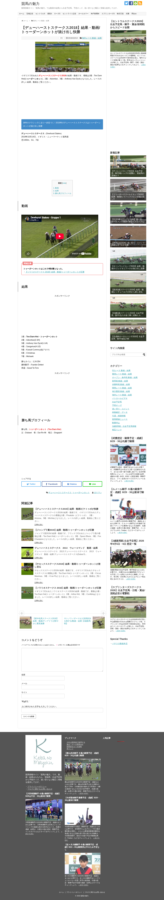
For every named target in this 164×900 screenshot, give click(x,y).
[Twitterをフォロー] (126, 3)
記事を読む (39, 525)
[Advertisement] (62, 102)
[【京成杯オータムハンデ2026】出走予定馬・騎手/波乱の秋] (128, 330)
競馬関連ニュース (120, 419)
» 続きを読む (129, 481)
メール (24, 683)
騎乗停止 (116, 423)
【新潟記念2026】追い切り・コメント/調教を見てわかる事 (128, 244)
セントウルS (40, 14)
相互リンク (117, 430)
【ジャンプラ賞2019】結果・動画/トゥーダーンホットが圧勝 (64, 530)
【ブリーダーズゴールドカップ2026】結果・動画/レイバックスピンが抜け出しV (128, 196)
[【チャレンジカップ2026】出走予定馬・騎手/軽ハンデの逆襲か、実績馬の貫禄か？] (128, 166)
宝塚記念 (29, 14)
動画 (56, 188)
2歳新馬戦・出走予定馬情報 (124, 426)
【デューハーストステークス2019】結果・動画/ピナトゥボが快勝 (66, 509)
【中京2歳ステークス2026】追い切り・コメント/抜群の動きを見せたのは (128, 220)
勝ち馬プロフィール (62, 193)
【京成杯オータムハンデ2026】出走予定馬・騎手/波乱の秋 (128, 337)
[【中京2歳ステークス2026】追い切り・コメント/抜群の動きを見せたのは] (128, 213)
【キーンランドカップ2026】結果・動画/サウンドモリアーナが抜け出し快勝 (128, 267)
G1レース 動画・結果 (121, 370)
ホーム (21, 14)
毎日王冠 (120, 14)
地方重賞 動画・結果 (121, 391)
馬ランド (70, 749)
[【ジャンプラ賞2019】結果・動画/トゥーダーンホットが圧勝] (27, 535)
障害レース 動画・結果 (122, 388)
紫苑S (49, 14)
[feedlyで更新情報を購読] (135, 3)
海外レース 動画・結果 (92, 38)
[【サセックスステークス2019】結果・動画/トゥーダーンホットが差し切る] (27, 569)
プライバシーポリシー (37, 787)
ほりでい (98, 493)
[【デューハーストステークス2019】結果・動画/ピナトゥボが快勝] (27, 514)
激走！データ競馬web (75, 744)
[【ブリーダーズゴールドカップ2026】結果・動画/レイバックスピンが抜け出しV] (128, 189)
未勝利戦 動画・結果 (121, 384)
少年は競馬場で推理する (76, 742)
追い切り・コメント (120, 409)
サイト (24, 692)
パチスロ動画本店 (120, 644)
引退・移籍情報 (119, 416)
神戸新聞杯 (95, 14)
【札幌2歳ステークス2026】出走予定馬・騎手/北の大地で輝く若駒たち (127, 314)
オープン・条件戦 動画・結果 (125, 377)
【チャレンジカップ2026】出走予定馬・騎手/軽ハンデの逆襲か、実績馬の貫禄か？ (128, 173)
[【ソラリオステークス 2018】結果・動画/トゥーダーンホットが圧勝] (27, 593)
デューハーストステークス (59, 493)
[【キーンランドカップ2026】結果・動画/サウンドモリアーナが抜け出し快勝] (128, 260)
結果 (56, 191)
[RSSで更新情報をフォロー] (140, 3)
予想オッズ (117, 405)
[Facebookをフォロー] (131, 3)
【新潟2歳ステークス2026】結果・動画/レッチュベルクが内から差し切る (127, 291)
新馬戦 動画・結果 (120, 381)
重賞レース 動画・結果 (122, 374)
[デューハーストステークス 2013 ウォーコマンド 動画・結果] (27, 553)
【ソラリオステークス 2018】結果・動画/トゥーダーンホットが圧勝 (54, 272)
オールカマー (83, 14)
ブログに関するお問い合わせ (39, 789)
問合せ (134, 14)
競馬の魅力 (30, 4)
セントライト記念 (69, 14)
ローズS (57, 14)
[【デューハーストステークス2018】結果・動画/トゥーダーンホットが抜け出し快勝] (72, 484)
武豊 (127, 14)
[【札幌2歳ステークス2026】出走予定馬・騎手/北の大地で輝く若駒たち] (128, 307)
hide (64, 183)
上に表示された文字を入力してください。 (39, 707)
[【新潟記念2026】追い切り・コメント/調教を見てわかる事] (128, 236)
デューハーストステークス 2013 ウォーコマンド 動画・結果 (66, 548)
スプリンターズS (108, 14)
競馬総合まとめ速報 (74, 747)
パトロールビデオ (120, 398)
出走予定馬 (117, 402)
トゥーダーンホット (81, 493)
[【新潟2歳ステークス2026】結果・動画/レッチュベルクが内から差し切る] (128, 283)
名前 (23, 675)
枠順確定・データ (120, 412)
